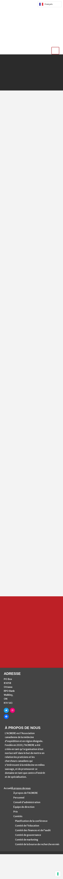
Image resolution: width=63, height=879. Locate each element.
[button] (55, 50)
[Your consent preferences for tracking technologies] (58, 874)
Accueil (8, 788)
